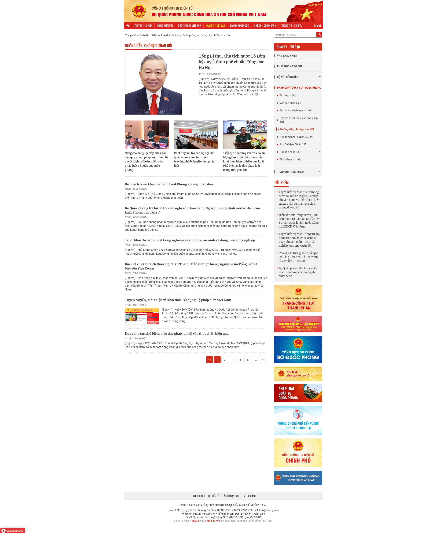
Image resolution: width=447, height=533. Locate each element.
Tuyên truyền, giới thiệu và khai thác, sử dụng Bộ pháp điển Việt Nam (178, 300)
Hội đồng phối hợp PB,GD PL (296, 136)
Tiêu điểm (281, 182)
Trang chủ (130, 35)
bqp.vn (195, 520)
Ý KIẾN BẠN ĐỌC (231, 496)
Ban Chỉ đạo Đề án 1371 (294, 144)
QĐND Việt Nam (165, 25)
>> (263, 359)
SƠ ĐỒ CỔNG (250, 496)
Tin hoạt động (288, 95)
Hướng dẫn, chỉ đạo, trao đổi (215, 35)
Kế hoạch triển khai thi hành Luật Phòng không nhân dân (169, 184)
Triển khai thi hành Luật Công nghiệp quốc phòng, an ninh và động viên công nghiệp (190, 240)
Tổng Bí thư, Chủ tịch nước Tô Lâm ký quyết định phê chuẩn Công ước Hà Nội (232, 62)
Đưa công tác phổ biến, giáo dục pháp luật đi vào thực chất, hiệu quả (177, 334)
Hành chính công (239, 25)
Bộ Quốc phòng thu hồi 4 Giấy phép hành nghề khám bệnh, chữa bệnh (298, 272)
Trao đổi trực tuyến (291, 171)
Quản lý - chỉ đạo (215, 25)
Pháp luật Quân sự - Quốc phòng (178, 35)
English (317, 25)
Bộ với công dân (288, 77)
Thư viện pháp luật (290, 159)
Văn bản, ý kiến (287, 55)
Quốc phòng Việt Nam (189, 25)
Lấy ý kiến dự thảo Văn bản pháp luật (299, 119)
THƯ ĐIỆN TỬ (213, 496)
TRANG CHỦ (197, 496)
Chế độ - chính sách (265, 25)
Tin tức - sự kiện (143, 25)
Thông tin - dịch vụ (291, 25)
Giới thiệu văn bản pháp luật (296, 110)
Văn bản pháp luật (290, 103)
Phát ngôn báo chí (289, 66)
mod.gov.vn (213, 520)
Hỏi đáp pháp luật (290, 152)
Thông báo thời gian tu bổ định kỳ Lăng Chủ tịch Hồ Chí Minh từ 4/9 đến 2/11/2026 (298, 256)
